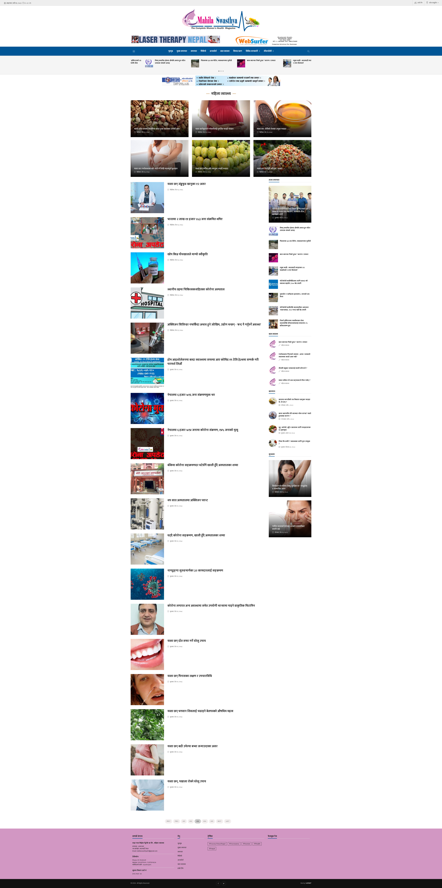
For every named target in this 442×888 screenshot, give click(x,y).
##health (257, 843)
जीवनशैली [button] (268, 51)
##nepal (212, 848)
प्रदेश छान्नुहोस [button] (433, 2)
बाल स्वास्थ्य (225, 51)
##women (246, 843)
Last (227, 821)
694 (204, 821)
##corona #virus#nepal (217, 843)
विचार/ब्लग (237, 51)
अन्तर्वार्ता (213, 51)
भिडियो (203, 51)
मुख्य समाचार (182, 51)
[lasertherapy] (175, 39)
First (168, 821)
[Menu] (134, 51)
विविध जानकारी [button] (252, 51)
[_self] (221, 81)
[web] (267, 41)
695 (212, 821)
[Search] (308, 51)
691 (184, 821)
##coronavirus (234, 843)
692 (190, 821)
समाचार (194, 51)
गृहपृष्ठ (170, 51)
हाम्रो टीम (420, 2)
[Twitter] (224, 883)
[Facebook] (218, 883)
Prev (176, 821)
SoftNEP (308, 883)
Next (219, 821)
